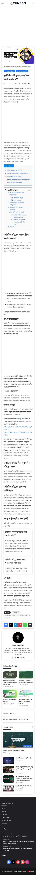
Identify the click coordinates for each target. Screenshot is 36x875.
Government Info (15, 66)
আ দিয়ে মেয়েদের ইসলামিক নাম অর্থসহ (13, 751)
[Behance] (21, 658)
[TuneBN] (18, 3)
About (3, 808)
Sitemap (4, 824)
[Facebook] (6, 625)
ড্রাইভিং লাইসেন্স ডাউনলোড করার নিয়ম (17, 173)
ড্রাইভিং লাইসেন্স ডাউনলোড (10, 615)
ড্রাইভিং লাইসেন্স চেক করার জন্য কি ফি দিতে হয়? (19, 222)
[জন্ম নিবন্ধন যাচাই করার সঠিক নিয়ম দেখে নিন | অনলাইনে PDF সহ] (26, 694)
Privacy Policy (6, 820)
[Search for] (33, 4)
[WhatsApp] (25, 625)
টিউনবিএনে (15, 600)
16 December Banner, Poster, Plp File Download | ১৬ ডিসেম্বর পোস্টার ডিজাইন (24, 778)
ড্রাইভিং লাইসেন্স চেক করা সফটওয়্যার (16, 208)
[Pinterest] (20, 625)
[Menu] (3, 4)
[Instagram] (23, 658)
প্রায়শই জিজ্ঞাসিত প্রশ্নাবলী (17, 212)
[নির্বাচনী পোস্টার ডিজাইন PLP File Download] (8, 788)
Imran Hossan (9, 84)
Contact (4, 814)
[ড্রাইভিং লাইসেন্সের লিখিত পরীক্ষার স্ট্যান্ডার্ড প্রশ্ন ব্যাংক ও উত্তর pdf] (10, 675)
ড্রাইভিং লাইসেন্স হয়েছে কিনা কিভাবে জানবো (17, 193)
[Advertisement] (18, 26)
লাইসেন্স (6, 618)
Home (7, 66)
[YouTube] (18, 658)
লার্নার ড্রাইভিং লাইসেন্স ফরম (14, 170)
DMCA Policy (6, 817)
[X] (11, 625)
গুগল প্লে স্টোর (20, 419)
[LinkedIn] (16, 625)
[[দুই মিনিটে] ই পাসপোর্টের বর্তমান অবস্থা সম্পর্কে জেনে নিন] (26, 675)
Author (4, 811)
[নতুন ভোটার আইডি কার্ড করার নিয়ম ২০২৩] (10, 694)
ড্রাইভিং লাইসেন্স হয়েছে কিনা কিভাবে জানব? (20, 216)
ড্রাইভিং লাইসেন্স (16, 612)
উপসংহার (12, 227)
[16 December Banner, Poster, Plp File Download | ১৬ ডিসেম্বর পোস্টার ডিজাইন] (8, 779)
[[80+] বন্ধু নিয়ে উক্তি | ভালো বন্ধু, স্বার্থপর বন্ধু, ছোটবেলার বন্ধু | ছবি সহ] (8, 769)
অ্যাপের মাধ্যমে (17, 200)
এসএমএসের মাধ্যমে (18, 198)
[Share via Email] (30, 625)
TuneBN (31, 871)
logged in (14, 719)
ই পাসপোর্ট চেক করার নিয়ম (14, 177)
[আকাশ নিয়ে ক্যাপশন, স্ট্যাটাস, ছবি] (8, 760)
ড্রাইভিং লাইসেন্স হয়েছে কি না (24, 615)
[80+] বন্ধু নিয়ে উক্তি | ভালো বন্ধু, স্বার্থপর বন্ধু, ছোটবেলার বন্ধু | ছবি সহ (24, 769)
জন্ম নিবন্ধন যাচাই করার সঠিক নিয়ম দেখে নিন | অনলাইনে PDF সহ (25, 701)
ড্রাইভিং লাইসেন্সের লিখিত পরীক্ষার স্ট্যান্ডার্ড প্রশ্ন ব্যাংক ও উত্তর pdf (9, 682)
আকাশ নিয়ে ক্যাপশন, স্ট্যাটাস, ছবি (23, 758)
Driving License (26, 66)
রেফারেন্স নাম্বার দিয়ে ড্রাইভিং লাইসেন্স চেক (17, 203)
